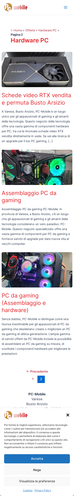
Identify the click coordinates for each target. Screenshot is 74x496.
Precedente (37, 371)
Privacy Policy (43, 490)
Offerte (30, 30)
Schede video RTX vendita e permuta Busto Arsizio (36, 99)
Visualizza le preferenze (37, 481)
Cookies (27, 490)
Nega (37, 470)
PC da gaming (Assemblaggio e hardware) (24, 303)
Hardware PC (47, 30)
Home (18, 30)
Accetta (37, 459)
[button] (68, 415)
